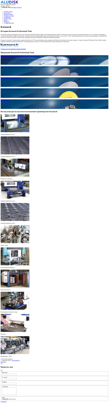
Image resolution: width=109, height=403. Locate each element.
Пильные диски (8, 11)
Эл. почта (4, 377)
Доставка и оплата (9, 16)
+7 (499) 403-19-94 (9, 23)
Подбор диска (7, 18)
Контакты (6, 21)
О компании (7, 17)
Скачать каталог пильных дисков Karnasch (13, 49)
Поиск (5, 20)
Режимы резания (8, 14)
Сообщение (5, 386)
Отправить (4, 401)
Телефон (4, 382)
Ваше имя (4, 372)
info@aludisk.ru (16, 360)
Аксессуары (7, 13)
